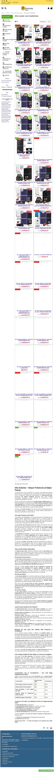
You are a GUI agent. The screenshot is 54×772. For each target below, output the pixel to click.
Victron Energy (7, 96)
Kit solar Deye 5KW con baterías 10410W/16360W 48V (24, 228)
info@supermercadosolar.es (38, 717)
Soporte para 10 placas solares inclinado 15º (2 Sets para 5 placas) (6, 109)
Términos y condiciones (8, 756)
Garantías (4, 760)
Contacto (4, 2)
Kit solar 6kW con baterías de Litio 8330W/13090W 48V (24, 65)
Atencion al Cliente (6, 3)
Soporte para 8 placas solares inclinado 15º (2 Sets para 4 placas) (6, 115)
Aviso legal (5, 751)
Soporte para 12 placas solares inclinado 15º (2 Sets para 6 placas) (6, 104)
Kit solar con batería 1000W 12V (43, 254)
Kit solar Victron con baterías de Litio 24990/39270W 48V (43, 228)
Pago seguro (15, 2)
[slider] (12, 90)
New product (7, 80)
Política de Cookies (7, 762)
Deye (5, 94)
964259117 (5, 744)
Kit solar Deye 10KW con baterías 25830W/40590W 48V (43, 205)
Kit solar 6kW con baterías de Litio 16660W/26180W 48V (43, 65)
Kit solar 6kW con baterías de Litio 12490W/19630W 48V (43, 42)
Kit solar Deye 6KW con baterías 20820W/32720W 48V (24, 110)
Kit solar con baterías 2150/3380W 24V (24, 155)
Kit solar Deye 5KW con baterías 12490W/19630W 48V (43, 340)
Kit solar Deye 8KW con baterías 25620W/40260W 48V (24, 182)
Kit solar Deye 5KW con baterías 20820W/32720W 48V (24, 205)
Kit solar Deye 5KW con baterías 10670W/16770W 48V (24, 449)
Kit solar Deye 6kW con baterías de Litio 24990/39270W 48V (24, 133)
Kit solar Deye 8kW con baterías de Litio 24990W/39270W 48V (24, 394)
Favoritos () (49, 0)
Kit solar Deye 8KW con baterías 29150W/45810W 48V (43, 133)
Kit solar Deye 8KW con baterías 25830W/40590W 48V (43, 422)
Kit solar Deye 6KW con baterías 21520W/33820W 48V (24, 340)
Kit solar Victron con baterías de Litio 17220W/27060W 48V (43, 311)
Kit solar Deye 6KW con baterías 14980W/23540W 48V (24, 87)
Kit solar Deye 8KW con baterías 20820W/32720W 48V (43, 367)
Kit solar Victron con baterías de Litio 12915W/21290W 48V (43, 284)
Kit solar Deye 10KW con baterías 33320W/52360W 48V (43, 87)
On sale (6, 82)
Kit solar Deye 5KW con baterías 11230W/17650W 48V (43, 110)
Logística (9, 2)
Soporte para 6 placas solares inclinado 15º (6, 121)
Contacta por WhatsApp (47, 770)
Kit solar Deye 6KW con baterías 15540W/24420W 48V (43, 449)
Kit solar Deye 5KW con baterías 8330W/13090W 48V (24, 42)
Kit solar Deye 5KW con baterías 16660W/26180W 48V (43, 160)
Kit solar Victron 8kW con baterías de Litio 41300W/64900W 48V (24, 256)
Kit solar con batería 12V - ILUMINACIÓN (24, 367)
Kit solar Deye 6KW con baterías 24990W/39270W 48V (43, 182)
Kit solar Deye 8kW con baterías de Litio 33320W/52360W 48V (43, 394)
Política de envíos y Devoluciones (10, 754)
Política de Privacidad (7, 753)
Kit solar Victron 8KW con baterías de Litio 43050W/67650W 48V (24, 312)
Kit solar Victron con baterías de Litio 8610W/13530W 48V (24, 284)
